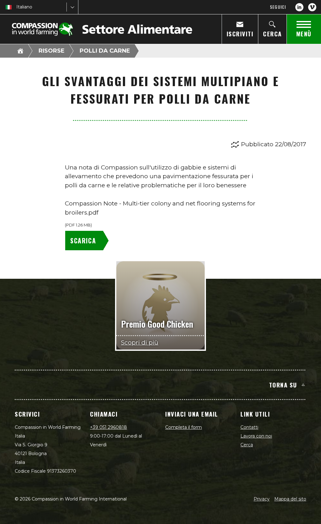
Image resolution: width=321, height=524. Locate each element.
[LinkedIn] (299, 7)
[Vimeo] (312, 7)
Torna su (283, 384)
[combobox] (17, 7)
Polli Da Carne (105, 50)
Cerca (246, 445)
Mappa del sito (290, 499)
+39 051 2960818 (108, 427)
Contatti (249, 427)
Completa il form (183, 427)
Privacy (262, 499)
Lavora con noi (256, 436)
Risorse (52, 50)
